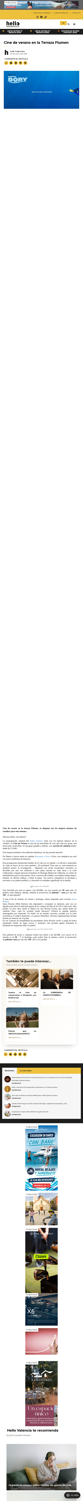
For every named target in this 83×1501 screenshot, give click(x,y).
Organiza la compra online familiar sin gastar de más (30, 1112)
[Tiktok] (45, 17)
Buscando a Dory (42, 856)
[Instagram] (37, 17)
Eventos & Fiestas (61, 13)
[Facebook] (41, 17)
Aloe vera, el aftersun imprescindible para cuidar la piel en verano (34, 1095)
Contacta (76, 13)
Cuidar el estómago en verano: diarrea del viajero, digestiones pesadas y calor (39, 1103)
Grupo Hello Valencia (41, 13)
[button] (68, 24)
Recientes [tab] (9, 1071)
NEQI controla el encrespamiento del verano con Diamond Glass (34, 1087)
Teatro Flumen (36, 841)
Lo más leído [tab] (26, 1071)
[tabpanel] (41, 1096)
